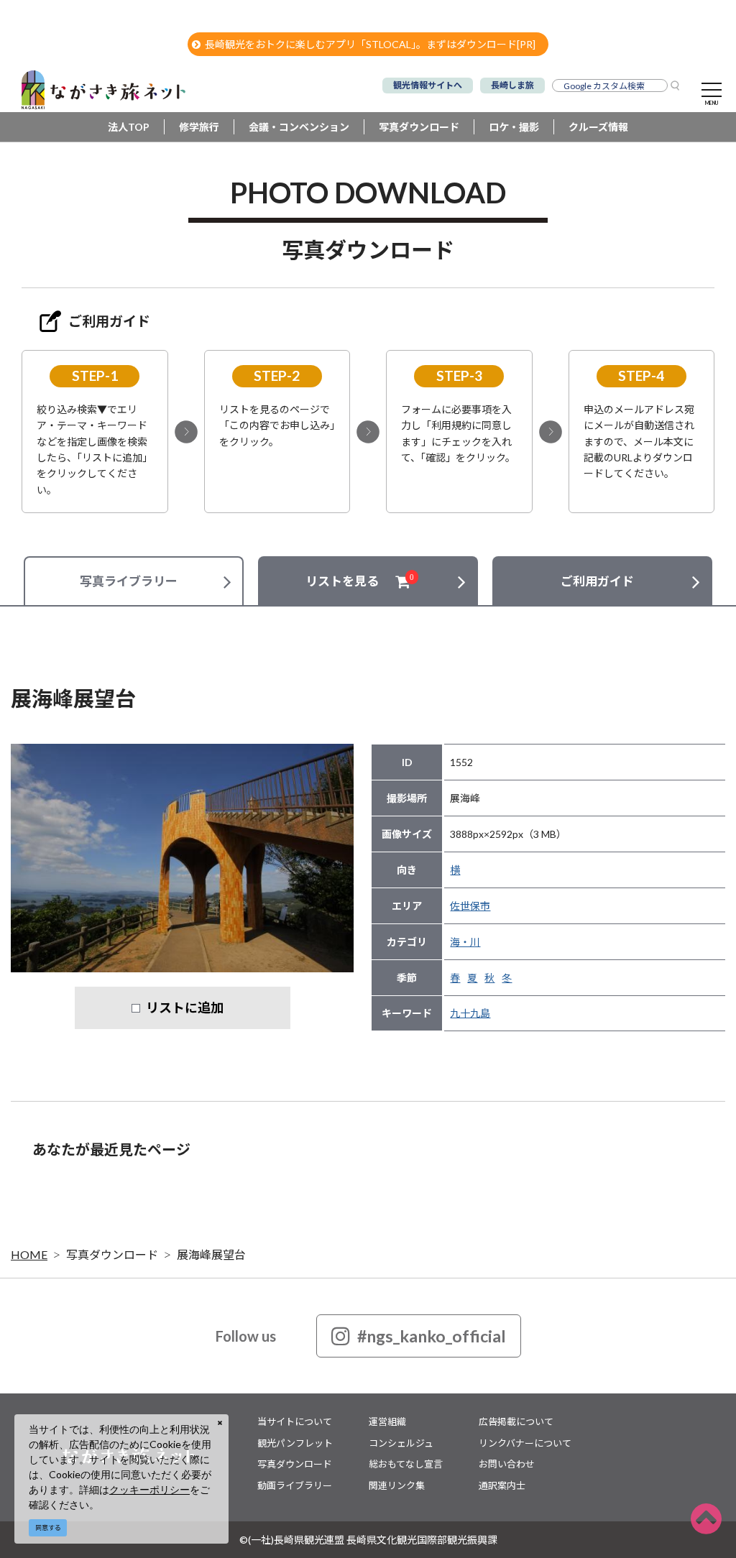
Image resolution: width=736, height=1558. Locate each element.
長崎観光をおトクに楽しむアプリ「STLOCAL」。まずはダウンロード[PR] (370, 44)
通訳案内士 (502, 1485)
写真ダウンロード (419, 127)
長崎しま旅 (512, 85)
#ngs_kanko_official (431, 1336)
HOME (29, 1254)
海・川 (465, 942)
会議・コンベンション (299, 127)
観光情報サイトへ (427, 85)
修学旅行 (199, 127)
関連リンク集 (397, 1485)
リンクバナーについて (525, 1443)
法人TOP (129, 127)
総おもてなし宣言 (406, 1464)
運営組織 (387, 1421)
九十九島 (470, 1013)
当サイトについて (294, 1421)
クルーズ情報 (598, 127)
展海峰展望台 (211, 1254)
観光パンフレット (295, 1443)
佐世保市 (470, 906)
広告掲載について (516, 1421)
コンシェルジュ (401, 1443)
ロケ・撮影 (514, 127)
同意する (48, 1527)
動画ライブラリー (294, 1485)
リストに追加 (185, 1007)
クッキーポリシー (149, 1489)
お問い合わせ (507, 1464)
